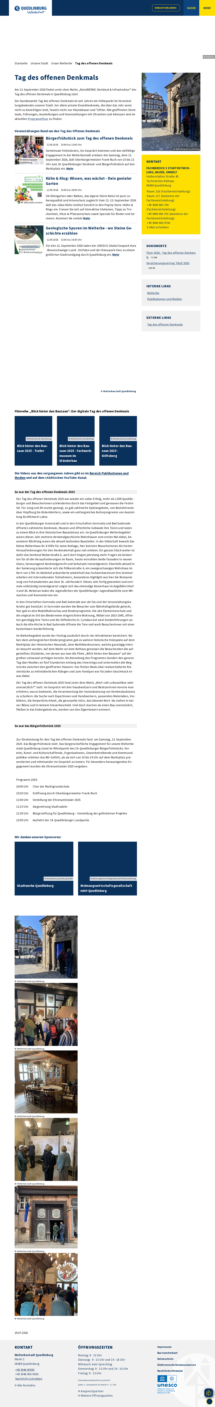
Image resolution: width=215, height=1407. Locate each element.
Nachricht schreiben (28, 1379)
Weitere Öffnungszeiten (97, 1395)
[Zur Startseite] (30, 9)
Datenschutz (165, 1359)
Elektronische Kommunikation (176, 1365)
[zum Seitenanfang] (209, 1401)
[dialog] (76, 331)
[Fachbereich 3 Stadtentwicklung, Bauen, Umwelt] (171, 197)
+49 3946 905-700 (157, 205)
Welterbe (153, 293)
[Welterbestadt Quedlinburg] (44, 1367)
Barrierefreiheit (167, 1353)
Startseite (21, 63)
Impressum (164, 1347)
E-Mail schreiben (157, 227)
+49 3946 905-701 (157, 214)
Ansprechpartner (92, 1391)
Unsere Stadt (39, 63)
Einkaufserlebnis (165, 7)
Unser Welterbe (61, 63)
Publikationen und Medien (164, 299)
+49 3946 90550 (24, 1370)
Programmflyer (38, 119)
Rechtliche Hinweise (170, 1371)
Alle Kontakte (26, 1385)
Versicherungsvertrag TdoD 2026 (167, 263)
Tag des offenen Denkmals (94, 63)
